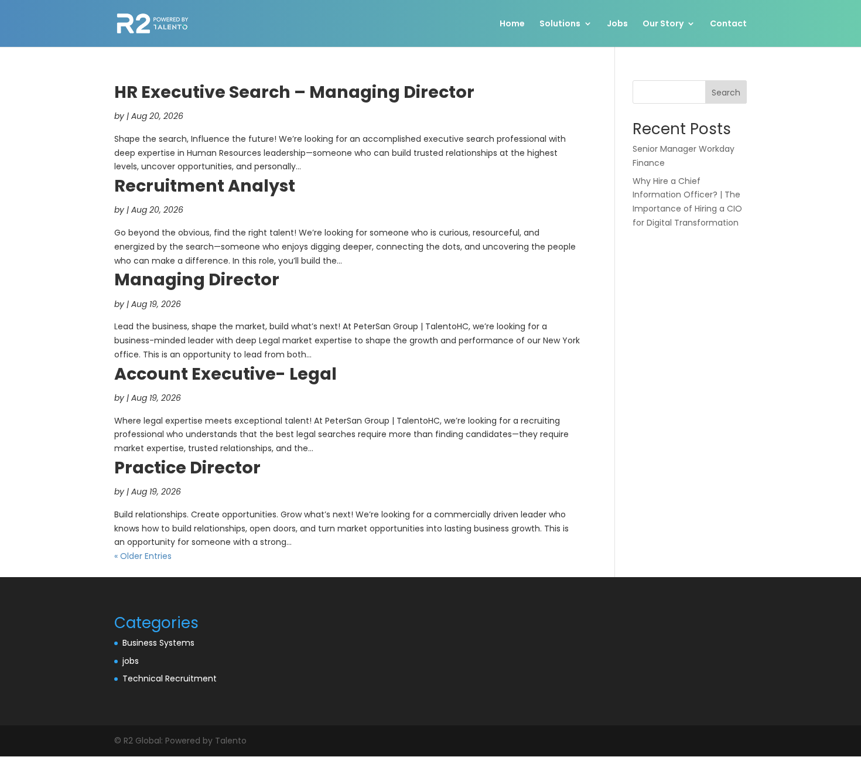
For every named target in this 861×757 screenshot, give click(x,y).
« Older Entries (143, 556)
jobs (130, 661)
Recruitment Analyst (204, 185)
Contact (728, 24)
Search (726, 92)
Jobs (617, 24)
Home (512, 24)
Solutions (559, 24)
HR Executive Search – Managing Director (294, 92)
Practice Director (187, 467)
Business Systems (158, 643)
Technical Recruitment (169, 678)
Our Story (663, 24)
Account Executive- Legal (225, 374)
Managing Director (196, 279)
